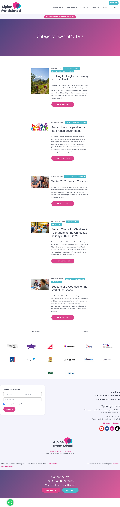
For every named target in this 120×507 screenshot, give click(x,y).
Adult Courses (71, 7)
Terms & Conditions (55, 451)
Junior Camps (58, 7)
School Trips (85, 7)
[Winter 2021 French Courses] (40, 182)
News (74, 122)
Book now (113, 3)
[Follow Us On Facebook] (107, 428)
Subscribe (9, 409)
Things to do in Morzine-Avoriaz (63, 71)
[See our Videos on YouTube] (101, 428)
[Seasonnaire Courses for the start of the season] (40, 284)
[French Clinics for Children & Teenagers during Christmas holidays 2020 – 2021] (40, 227)
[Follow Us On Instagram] (112, 428)
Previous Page (36, 331)
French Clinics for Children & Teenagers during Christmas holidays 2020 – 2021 (69, 233)
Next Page (85, 331)
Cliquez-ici (115, 464)
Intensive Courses (78, 279)
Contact (113, 7)
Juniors (66, 68)
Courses (68, 122)
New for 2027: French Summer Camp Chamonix (60, 16)
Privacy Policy (67, 451)
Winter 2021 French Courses (69, 181)
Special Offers (74, 68)
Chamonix (96, 7)
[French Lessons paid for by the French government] (40, 126)
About (105, 7)
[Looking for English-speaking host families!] (40, 81)
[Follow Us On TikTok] (117, 428)
